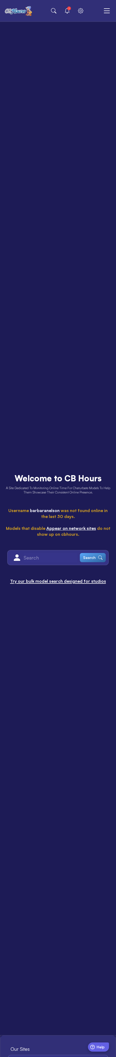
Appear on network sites (71, 528)
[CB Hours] (18, 11)
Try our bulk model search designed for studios (58, 581)
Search (89, 557)
